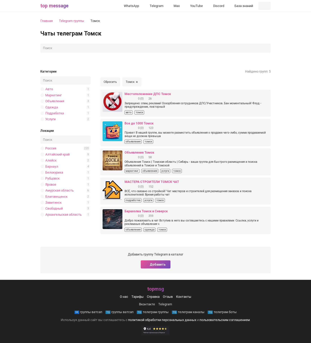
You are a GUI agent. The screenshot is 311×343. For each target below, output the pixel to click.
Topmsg (155, 289)
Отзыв (168, 297)
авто (129, 112)
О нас (124, 297)
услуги (165, 170)
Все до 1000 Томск (139, 123)
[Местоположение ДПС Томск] (112, 95)
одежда (149, 229)
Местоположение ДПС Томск (148, 94)
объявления (133, 141)
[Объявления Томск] (112, 153)
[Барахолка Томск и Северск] (112, 212)
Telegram (165, 304)
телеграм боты (222, 312)
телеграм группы (153, 312)
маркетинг (132, 170)
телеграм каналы (188, 312)
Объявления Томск (139, 152)
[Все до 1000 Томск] (112, 124)
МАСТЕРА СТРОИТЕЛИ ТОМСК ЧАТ (152, 182)
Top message (54, 6)
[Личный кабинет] (264, 6)
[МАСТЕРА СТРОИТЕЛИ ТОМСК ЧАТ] (112, 182)
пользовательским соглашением (225, 320)
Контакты (183, 297)
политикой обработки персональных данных (162, 320)
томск (139, 112)
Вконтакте (147, 304)
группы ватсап (88, 312)
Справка (153, 297)
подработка (133, 200)
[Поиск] (267, 48)
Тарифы (137, 297)
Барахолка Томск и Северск (146, 211)
